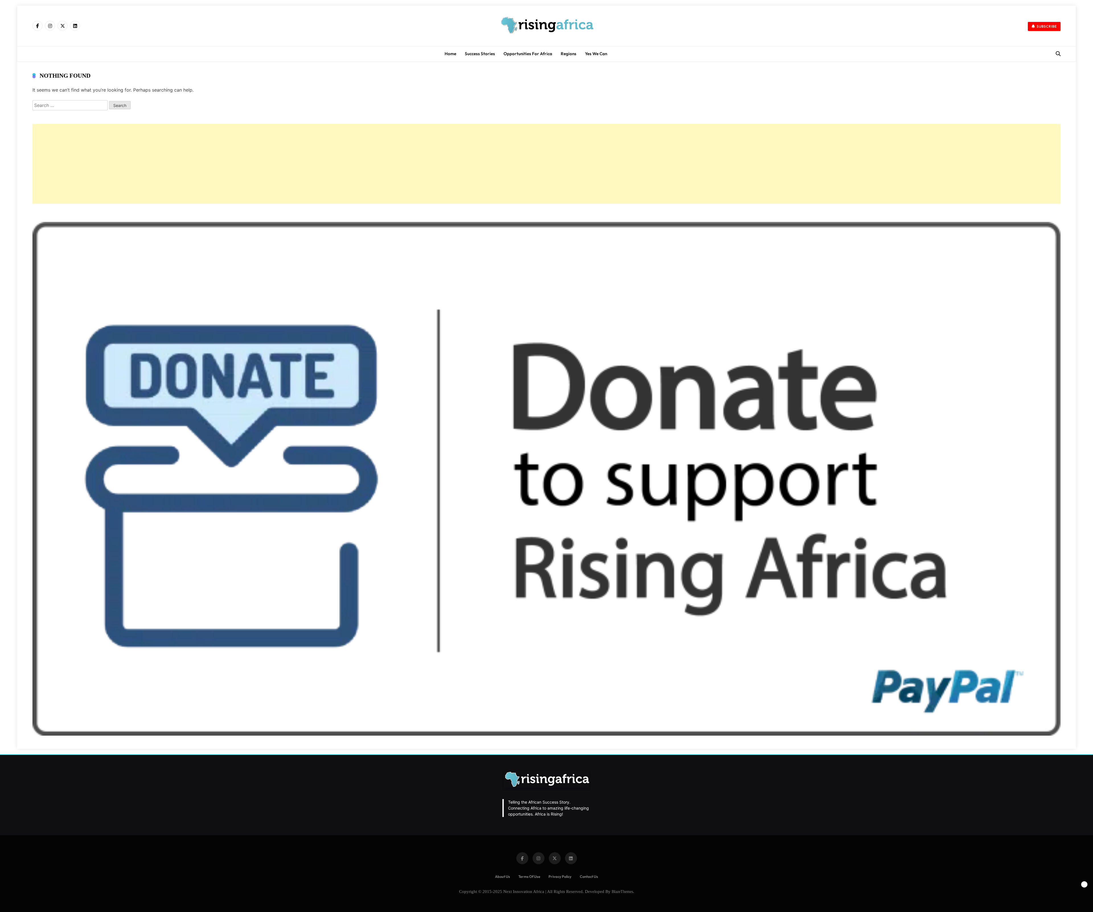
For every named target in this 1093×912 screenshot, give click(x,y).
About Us (502, 876)
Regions (568, 53)
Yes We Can (596, 53)
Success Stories (480, 53)
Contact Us (589, 876)
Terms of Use (529, 876)
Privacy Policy (560, 876)
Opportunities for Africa (528, 53)
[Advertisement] (203, 164)
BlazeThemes (622, 891)
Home (450, 53)
